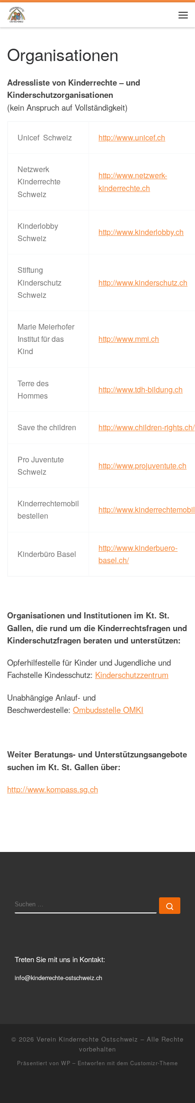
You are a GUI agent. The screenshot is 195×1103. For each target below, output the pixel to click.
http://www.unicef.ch (131, 137)
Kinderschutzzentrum (131, 674)
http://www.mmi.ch (128, 338)
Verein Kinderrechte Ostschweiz (87, 1038)
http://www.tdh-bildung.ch (140, 389)
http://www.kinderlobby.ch (141, 231)
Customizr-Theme (154, 1063)
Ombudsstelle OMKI (108, 709)
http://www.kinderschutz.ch (142, 282)
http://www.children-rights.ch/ (146, 427)
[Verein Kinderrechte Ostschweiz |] (16, 13)
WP (66, 1063)
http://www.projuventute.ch (142, 465)
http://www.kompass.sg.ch (52, 789)
